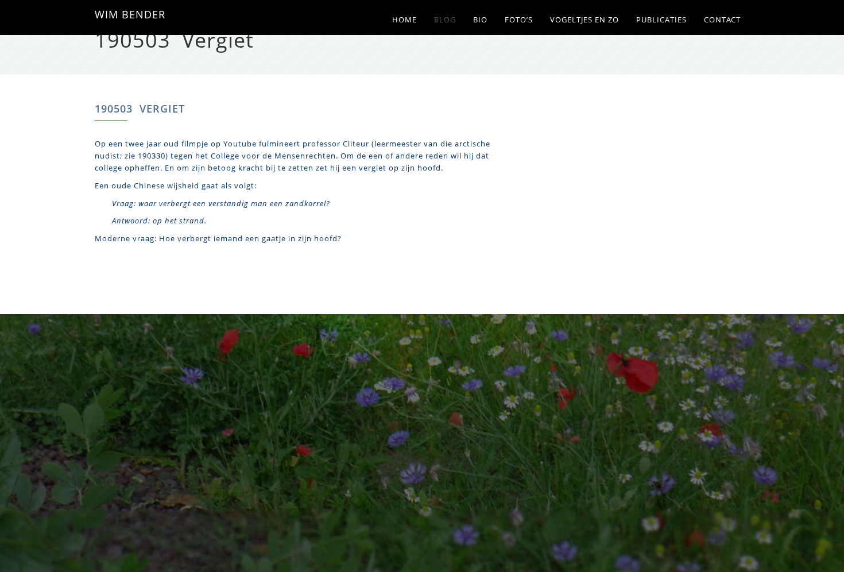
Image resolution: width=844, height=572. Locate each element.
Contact (722, 20)
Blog (445, 20)
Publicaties (661, 20)
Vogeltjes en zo (584, 20)
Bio (480, 20)
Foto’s (519, 20)
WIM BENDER (130, 14)
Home (404, 20)
